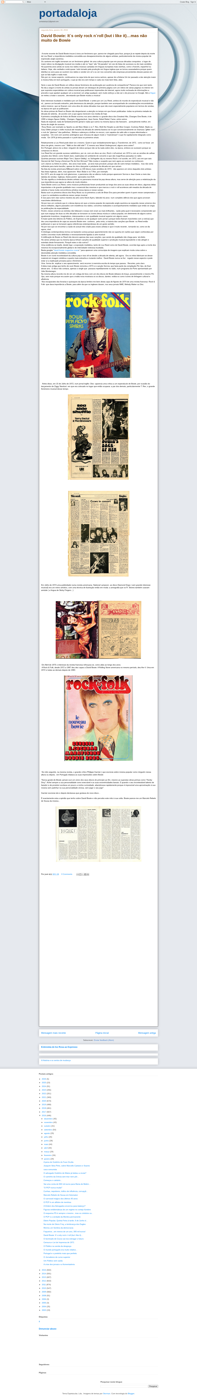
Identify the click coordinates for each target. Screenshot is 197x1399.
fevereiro (48, 1155)
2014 (44, 1273)
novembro (48, 1122)
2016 (44, 1115)
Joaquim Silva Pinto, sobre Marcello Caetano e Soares (67, 1166)
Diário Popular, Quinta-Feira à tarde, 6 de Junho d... (66, 1220)
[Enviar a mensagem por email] (77, 874)
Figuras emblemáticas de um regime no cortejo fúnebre (67, 1210)
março (47, 1152)
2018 (44, 1108)
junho (46, 1141)
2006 (44, 1299)
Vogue (152, 93)
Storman (106, 1393)
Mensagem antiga (147, 1033)
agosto (47, 1133)
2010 (44, 1288)
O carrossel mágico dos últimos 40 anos (61, 1199)
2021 (44, 1097)
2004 (44, 1306)
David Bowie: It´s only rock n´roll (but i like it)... (63, 1235)
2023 (44, 1090)
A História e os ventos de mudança (56, 1060)
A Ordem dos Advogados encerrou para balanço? (65, 1206)
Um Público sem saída (53, 1261)
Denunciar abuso (47, 1329)
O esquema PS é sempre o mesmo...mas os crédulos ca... (68, 1213)
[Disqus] (98, 916)
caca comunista (50, 1169)
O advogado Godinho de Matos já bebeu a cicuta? (65, 1173)
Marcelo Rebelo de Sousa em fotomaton (61, 1195)
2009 (44, 1292)
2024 (44, 1086)
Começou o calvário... (53, 1180)
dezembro (48, 1119)
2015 (44, 1270)
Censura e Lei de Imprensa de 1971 (59, 1242)
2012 (44, 1281)
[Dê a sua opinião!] (80, 874)
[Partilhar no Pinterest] (88, 874)
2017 (44, 1112)
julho (46, 1137)
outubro (47, 1126)
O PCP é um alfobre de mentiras (57, 1202)
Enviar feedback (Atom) (104, 1040)
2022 (44, 1093)
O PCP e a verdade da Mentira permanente (62, 1217)
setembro (48, 1130)
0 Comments (66, 874)
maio (46, 1144)
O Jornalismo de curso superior (57, 1257)
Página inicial (102, 1033)
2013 (44, 1277)
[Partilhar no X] (82, 874)
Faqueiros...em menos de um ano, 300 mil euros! (65, 1231)
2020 (44, 1101)
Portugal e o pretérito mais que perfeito (60, 1253)
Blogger (131, 1393)
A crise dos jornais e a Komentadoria (59, 1264)
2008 (44, 1295)
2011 (44, 1284)
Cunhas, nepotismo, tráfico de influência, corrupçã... (66, 1191)
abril (46, 1148)
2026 (44, 1079)
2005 (44, 1303)
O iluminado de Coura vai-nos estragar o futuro (64, 1239)
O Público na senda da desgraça (57, 1246)
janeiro (47, 1159)
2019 (44, 1104)
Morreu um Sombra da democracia (58, 1228)
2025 (44, 1082)
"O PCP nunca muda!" (53, 1188)
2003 (44, 1310)
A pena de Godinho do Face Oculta (58, 1162)
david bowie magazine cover (66, 250)
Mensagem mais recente (53, 1033)
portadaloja (68, 13)
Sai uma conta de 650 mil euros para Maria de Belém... (67, 1184)
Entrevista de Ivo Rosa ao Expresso (59, 1047)
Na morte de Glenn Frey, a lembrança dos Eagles (65, 1224)
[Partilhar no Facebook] (85, 874)
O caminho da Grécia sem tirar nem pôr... (61, 1177)
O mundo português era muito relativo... (60, 1250)
